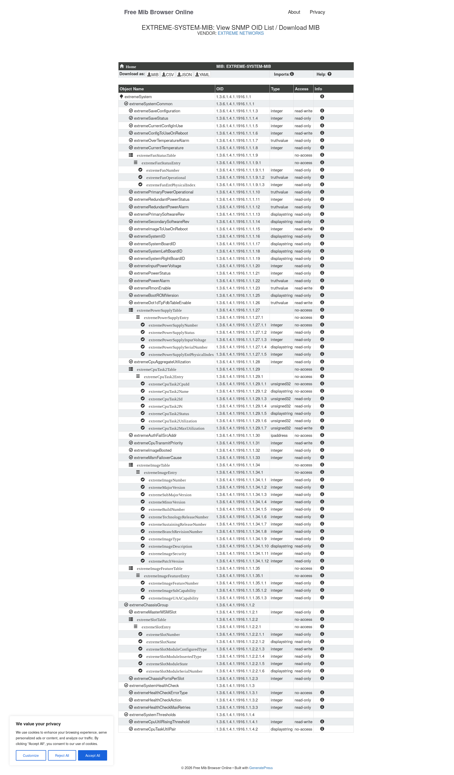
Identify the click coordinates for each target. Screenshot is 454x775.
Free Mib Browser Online (158, 12)
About (294, 11)
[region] (61, 741)
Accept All (92, 755)
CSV (170, 74)
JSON (186, 74)
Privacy (317, 11)
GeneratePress (261, 767)
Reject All (62, 755)
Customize (31, 755)
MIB (154, 74)
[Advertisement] (233, 50)
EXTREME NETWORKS (241, 33)
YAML (204, 74)
